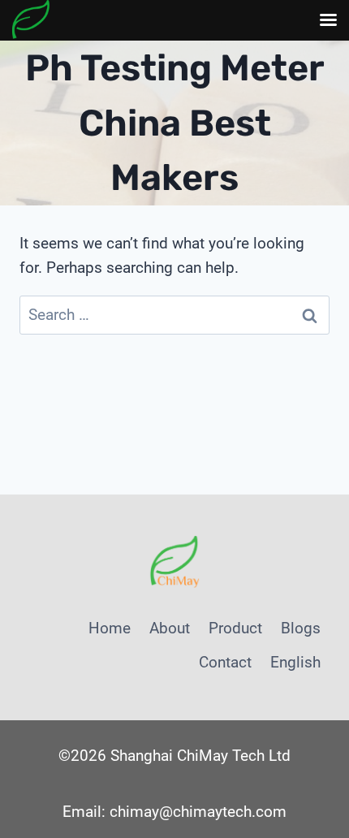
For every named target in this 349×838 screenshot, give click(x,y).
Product (235, 628)
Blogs (301, 628)
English (295, 662)
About (169, 628)
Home (109, 628)
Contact (225, 662)
